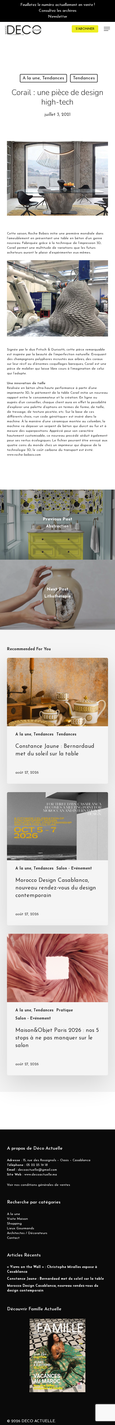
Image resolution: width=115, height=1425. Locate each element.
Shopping (14, 1223)
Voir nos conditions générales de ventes (38, 1185)
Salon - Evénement (74, 868)
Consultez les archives (57, 11)
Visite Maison (17, 1219)
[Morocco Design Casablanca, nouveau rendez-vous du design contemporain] (57, 859)
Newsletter (57, 17)
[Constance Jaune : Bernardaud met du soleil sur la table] (57, 721)
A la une (13, 1214)
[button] (107, 29)
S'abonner (85, 29)
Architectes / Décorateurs (27, 1233)
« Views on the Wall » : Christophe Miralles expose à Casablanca (52, 1269)
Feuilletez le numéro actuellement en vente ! (57, 5)
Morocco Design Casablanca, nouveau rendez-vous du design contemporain (52, 1288)
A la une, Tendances (43, 78)
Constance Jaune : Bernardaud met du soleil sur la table (55, 1279)
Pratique (64, 1010)
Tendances (84, 78)
